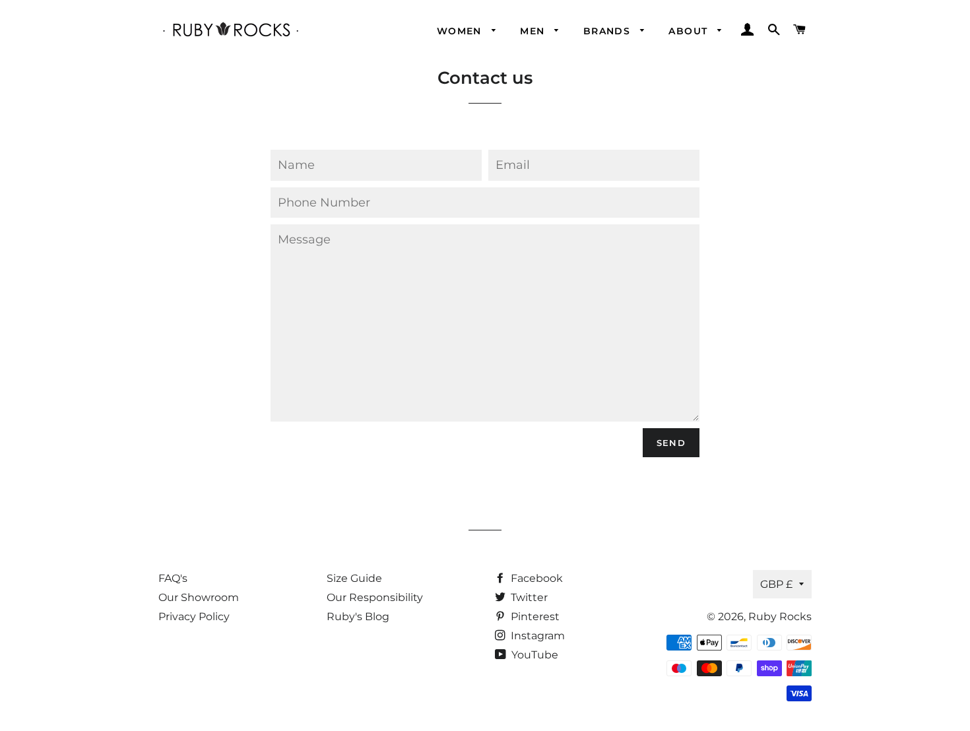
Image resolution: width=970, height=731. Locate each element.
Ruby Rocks (780, 616)
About (689, 31)
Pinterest (534, 616)
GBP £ (776, 584)
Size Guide (354, 578)
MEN (534, 31)
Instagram (536, 635)
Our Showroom (198, 597)
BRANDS (608, 31)
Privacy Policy (194, 616)
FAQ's (172, 578)
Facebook (535, 578)
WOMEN (461, 31)
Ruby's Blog (358, 616)
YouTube (533, 655)
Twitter (528, 597)
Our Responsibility (375, 597)
